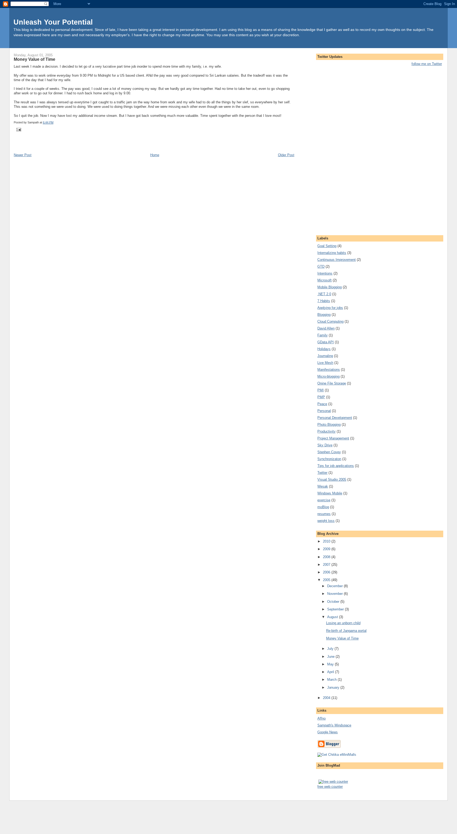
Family (322, 335)
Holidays (324, 349)
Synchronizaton (329, 459)
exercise (323, 500)
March (332, 680)
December (335, 586)
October (333, 602)
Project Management (333, 438)
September (336, 609)
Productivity (326, 431)
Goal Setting (326, 246)
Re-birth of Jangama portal (346, 631)
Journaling (325, 356)
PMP (321, 397)
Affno (321, 718)
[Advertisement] (76, 147)
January (333, 687)
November (335, 594)
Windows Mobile (329, 493)
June (331, 657)
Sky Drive (324, 445)
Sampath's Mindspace (334, 725)
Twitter (322, 473)
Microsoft (324, 280)
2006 (327, 572)
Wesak (322, 486)
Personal (324, 411)
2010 (327, 541)
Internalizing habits (331, 253)
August (333, 617)
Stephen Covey (329, 452)
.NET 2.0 (324, 294)
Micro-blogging (328, 376)
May (331, 664)
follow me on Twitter (427, 64)
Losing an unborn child (343, 623)
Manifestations (328, 370)
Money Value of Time (34, 59)
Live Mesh (325, 363)
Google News (327, 732)
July (331, 649)
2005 (327, 580)
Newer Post (22, 155)
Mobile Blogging (329, 287)
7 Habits (323, 301)
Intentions (324, 273)
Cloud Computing (330, 321)
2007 (327, 565)
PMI (320, 390)
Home (154, 155)
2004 (327, 698)
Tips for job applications (335, 466)
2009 (327, 549)
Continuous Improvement (336, 260)
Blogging (324, 315)
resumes (324, 514)
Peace (322, 404)
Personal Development (334, 418)
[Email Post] (18, 129)
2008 (327, 557)
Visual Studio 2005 (331, 479)
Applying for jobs (330, 308)
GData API (325, 342)
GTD (321, 266)
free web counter (330, 787)
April (331, 672)
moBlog (323, 507)
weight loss (326, 521)
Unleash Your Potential (53, 22)
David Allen (326, 328)
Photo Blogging (329, 425)
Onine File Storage (331, 383)
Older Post (286, 155)
